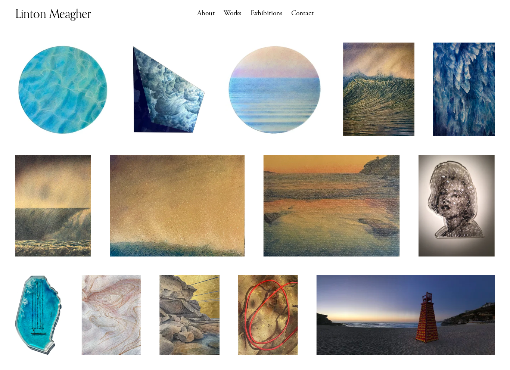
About (206, 13)
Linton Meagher (53, 13)
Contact (302, 13)
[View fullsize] (63, 89)
